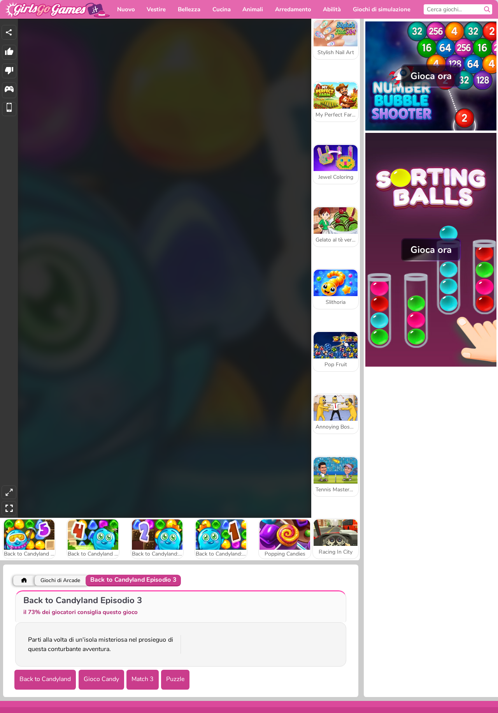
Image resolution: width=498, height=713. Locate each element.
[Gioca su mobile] (9, 109)
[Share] (9, 32)
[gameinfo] (9, 90)
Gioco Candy (101, 679)
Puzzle (175, 679)
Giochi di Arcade (60, 580)
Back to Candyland (45, 679)
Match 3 (143, 679)
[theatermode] (9, 492)
